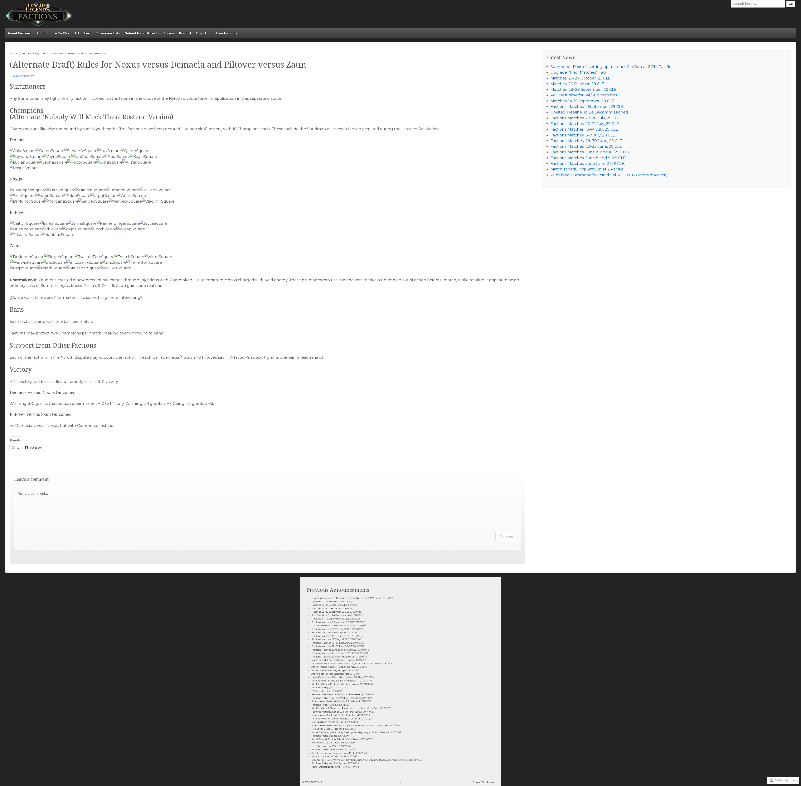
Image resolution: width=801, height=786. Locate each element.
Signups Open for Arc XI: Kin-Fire (329, 721)
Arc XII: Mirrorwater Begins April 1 (329, 670)
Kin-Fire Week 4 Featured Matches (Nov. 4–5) (336, 684)
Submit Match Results (142, 33)
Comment (506, 536)
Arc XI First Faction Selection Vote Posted (334, 753)
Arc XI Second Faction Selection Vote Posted (335, 739)
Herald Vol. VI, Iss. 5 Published (327, 742)
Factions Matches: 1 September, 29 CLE (587, 106)
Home (13, 53)
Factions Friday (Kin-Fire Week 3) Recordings (336, 697)
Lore (87, 33)
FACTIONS (316, 782)
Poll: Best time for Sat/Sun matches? (584, 95)
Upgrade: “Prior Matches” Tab (578, 72)
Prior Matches (226, 33)
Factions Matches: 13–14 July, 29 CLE (584, 129)
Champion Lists (108, 33)
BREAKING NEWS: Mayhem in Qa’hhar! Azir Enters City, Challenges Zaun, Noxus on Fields (361, 759)
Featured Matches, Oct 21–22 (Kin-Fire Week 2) (337, 711)
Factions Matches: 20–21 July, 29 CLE (584, 123)
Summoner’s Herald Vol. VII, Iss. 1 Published (335, 715)
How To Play (59, 33)
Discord (185, 33)
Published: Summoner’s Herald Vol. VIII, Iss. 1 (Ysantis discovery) (609, 175)
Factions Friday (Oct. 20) (324, 704)
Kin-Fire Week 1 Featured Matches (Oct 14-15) (336, 718)
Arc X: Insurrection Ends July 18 (328, 756)
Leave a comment (23, 75)
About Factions (19, 33)
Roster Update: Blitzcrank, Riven (329, 766)
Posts (41, 33)
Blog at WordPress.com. (486, 782)
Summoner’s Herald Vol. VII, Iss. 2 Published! (335, 701)
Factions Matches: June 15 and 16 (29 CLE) (589, 152)
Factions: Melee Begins (324, 735)
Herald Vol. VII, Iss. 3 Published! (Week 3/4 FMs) (337, 677)
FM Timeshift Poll (321, 691)
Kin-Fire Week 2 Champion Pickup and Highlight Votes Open (345, 708)
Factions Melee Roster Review (327, 749)
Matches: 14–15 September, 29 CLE (582, 100)
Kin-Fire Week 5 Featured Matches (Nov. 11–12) (336, 680)
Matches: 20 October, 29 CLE (577, 83)
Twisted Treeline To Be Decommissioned (589, 112)
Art (76, 33)
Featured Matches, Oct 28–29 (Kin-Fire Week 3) (337, 694)
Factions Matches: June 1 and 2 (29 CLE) (588, 163)
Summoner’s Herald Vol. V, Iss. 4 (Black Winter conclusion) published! (350, 725)
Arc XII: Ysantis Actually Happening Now (333, 666)
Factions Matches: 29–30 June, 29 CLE (586, 140)
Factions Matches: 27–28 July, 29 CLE (585, 118)
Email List (203, 33)
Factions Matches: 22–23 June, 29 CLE (586, 146)
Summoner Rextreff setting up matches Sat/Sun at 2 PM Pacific (610, 66)
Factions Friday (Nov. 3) (324, 687)
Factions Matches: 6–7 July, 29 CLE (582, 135)
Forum (169, 33)
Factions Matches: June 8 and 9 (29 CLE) (588, 157)
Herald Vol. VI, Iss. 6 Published (327, 728)
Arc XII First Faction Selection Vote (330, 673)
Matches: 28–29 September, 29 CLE (583, 89)
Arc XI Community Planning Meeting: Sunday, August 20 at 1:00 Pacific (350, 732)
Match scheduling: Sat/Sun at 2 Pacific (586, 169)
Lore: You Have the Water (325, 746)
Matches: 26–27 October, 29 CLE (580, 78)
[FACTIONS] (38, 14)
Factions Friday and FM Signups (329, 763)
